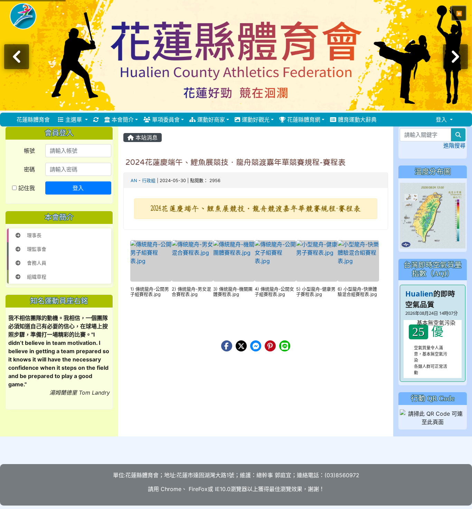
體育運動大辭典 (356, 119)
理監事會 (36, 249)
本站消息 (146, 137)
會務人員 (36, 263)
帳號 (29, 150)
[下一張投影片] (455, 56)
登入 (78, 188)
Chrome (171, 489)
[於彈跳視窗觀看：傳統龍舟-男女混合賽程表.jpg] (192, 261)
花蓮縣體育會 (33, 119)
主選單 (74, 119)
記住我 (26, 188)
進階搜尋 (454, 145)
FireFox (197, 489)
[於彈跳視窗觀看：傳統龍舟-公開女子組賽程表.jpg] (275, 261)
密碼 (29, 169)
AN (134, 180)
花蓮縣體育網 (302, 119)
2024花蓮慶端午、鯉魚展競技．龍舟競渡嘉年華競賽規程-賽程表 (235, 162)
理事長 (33, 235)
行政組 (148, 180)
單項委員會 (165, 119)
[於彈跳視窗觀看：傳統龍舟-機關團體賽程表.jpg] (234, 261)
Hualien (419, 294)
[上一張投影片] (16, 56)
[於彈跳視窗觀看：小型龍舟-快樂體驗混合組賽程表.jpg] (358, 261)
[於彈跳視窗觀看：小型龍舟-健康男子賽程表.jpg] (317, 261)
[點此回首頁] (236, 55)
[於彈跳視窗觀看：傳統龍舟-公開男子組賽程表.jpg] (151, 261)
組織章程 (36, 277)
